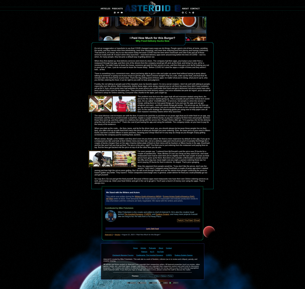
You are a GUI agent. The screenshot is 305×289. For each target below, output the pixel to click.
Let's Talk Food (152, 229)
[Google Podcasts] (152, 283)
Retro (157, 276)
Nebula (163, 276)
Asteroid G (109, 235)
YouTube (189, 220)
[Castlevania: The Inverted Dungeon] (186, 12)
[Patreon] (115, 12)
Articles (117, 235)
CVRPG (147, 214)
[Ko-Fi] (118, 12)
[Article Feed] (131, 283)
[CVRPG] (190, 12)
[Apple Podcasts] (163, 283)
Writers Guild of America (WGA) (148, 197)
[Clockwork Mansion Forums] (183, 12)
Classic (150, 276)
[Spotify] (173, 283)
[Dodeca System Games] (193, 12)
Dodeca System (162, 214)
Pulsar (170, 276)
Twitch (180, 220)
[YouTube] (122, 12)
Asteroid (143, 276)
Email (197, 220)
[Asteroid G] (152, 8)
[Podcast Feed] (141, 283)
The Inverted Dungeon (133, 214)
